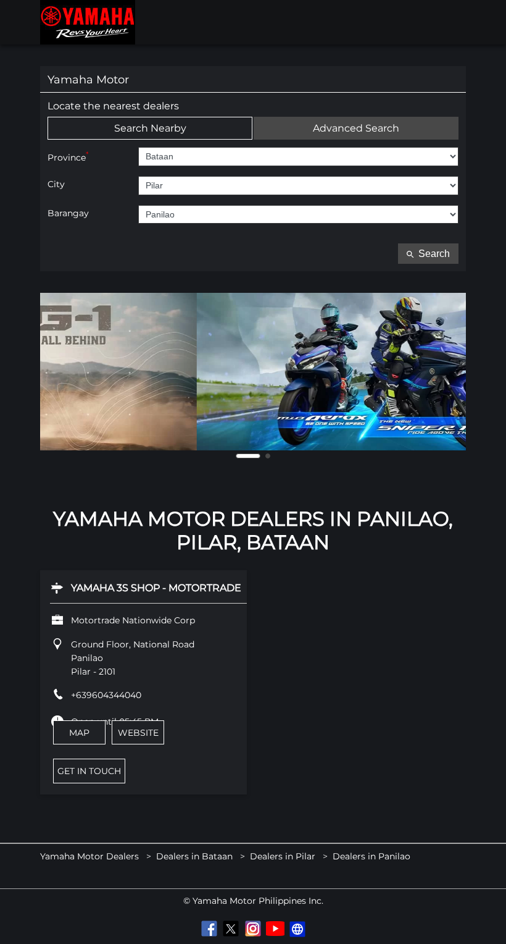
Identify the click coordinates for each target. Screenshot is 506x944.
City (56, 184)
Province (68, 156)
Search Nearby (150, 128)
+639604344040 (106, 695)
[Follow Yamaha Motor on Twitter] (231, 928)
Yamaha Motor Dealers (90, 856)
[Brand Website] (297, 928)
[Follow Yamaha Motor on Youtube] (275, 928)
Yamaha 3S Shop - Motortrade (156, 588)
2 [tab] (267, 455)
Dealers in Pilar (282, 856)
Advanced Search (356, 128)
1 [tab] (248, 455)
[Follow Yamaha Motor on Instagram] (253, 928)
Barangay (68, 213)
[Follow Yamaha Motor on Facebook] (208, 928)
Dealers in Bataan (194, 856)
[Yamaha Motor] (87, 22)
